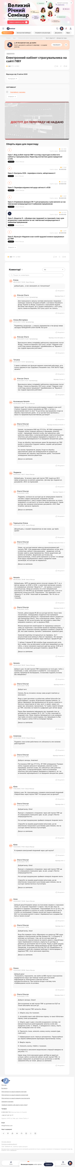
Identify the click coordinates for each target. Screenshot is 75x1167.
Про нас (3, 1085)
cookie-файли (37, 1164)
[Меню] (3, 28)
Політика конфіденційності (9, 1144)
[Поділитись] (61, 66)
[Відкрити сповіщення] (66, 28)
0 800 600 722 (14, 1112)
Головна (10, 1164)
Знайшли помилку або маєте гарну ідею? (15, 1105)
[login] (71, 29)
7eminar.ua (13, 1150)
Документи (63, 1164)
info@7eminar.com (6, 1125)
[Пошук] (57, 28)
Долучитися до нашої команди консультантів (15, 1098)
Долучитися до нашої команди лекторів (13, 1091)
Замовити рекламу (62, 3)
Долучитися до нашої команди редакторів (14, 1095)
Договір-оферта (6, 1141)
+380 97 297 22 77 (7, 1115)
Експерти (4, 1088)
